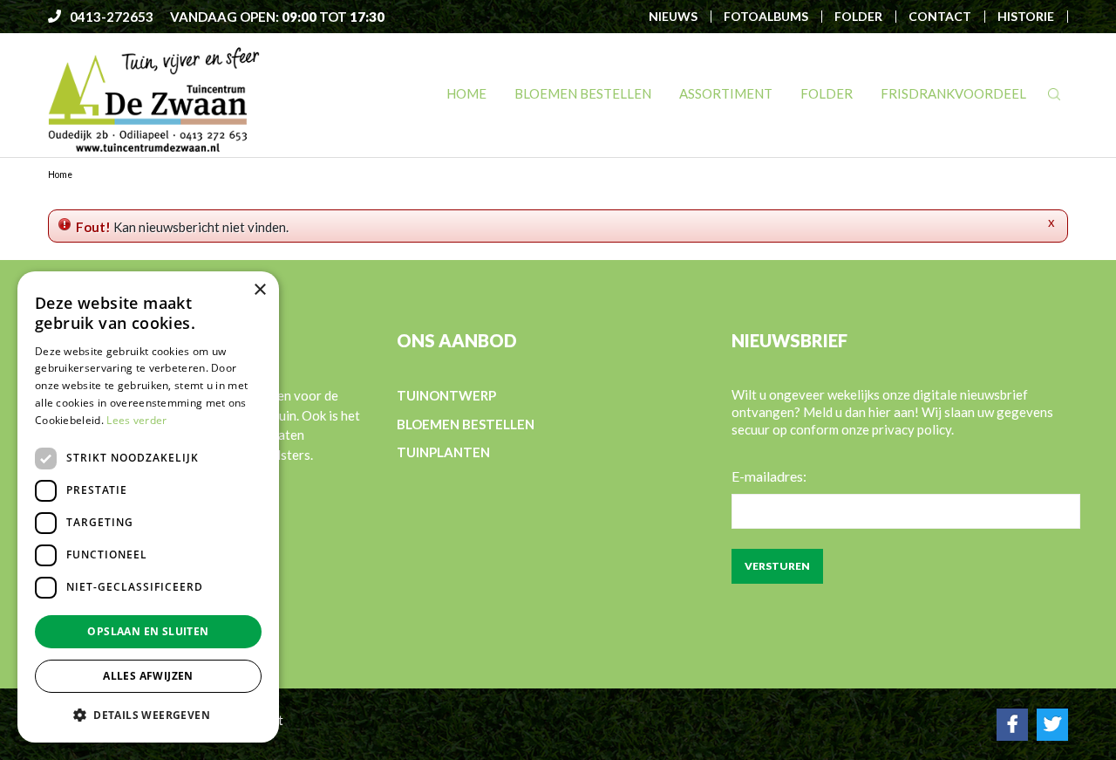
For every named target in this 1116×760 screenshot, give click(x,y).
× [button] (259, 290)
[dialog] (148, 507)
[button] (148, 714)
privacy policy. (913, 429)
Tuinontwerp (446, 395)
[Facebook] (1012, 724)
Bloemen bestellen (465, 423)
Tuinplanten (443, 452)
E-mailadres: (769, 476)
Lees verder (136, 420)
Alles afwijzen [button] (148, 675)
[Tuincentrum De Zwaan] (154, 98)
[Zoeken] (1054, 94)
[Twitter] (1052, 724)
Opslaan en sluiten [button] (147, 631)
